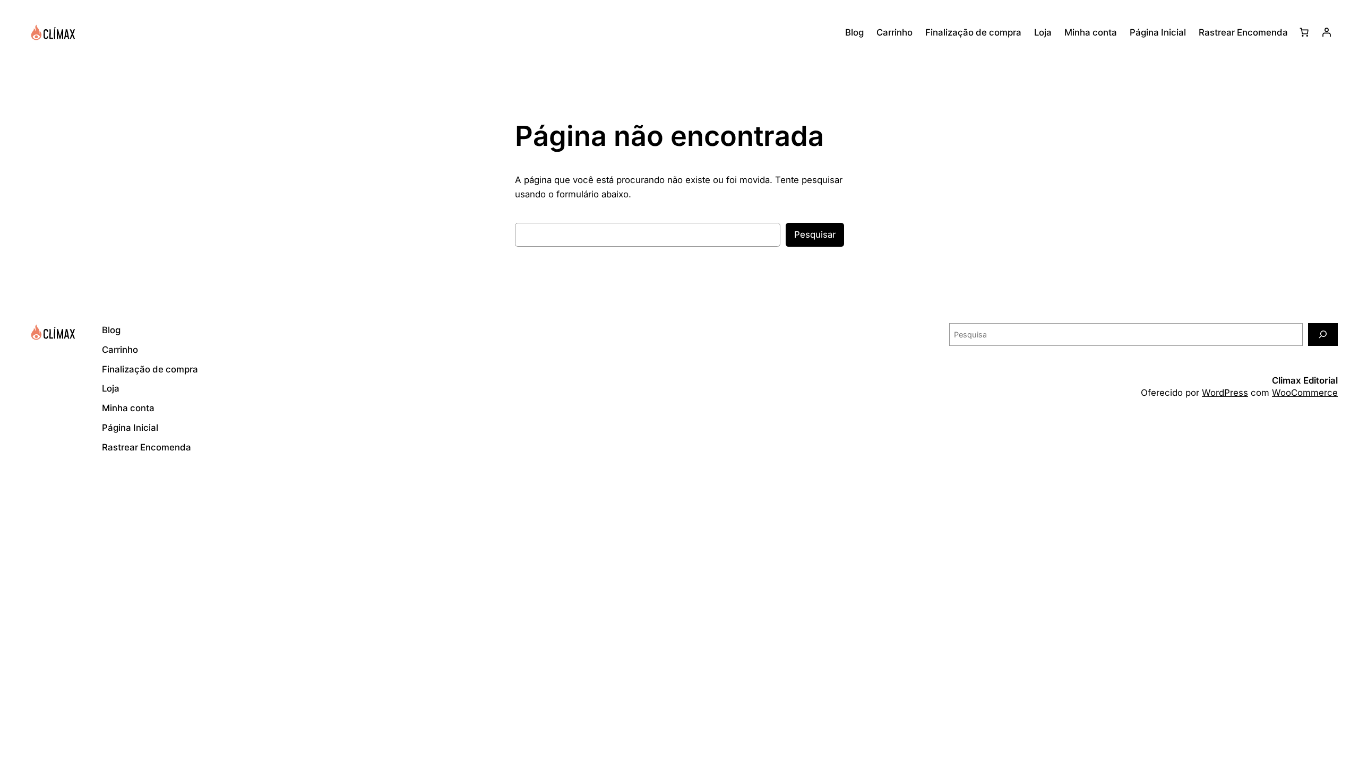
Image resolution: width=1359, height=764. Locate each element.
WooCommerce (1305, 392)
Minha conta (1090, 32)
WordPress (1225, 392)
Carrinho (894, 32)
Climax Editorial (1305, 380)
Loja (1043, 32)
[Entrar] (1326, 32)
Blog (854, 32)
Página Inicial (1158, 32)
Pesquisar (815, 234)
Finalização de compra (973, 32)
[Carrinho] (1304, 32)
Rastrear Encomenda (1243, 32)
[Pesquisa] (1323, 334)
